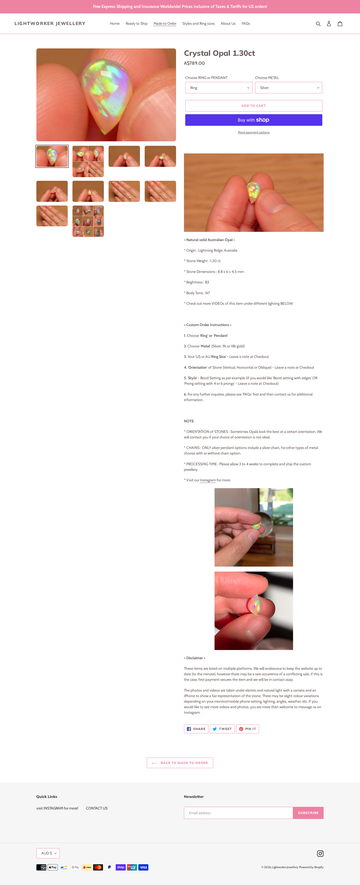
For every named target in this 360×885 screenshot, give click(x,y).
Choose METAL (267, 77)
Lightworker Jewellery (50, 23)
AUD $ (46, 853)
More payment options (254, 132)
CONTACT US (97, 808)
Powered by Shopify (311, 867)
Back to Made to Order (184, 763)
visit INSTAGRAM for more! (57, 808)
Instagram (208, 480)
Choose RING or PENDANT (206, 77)
